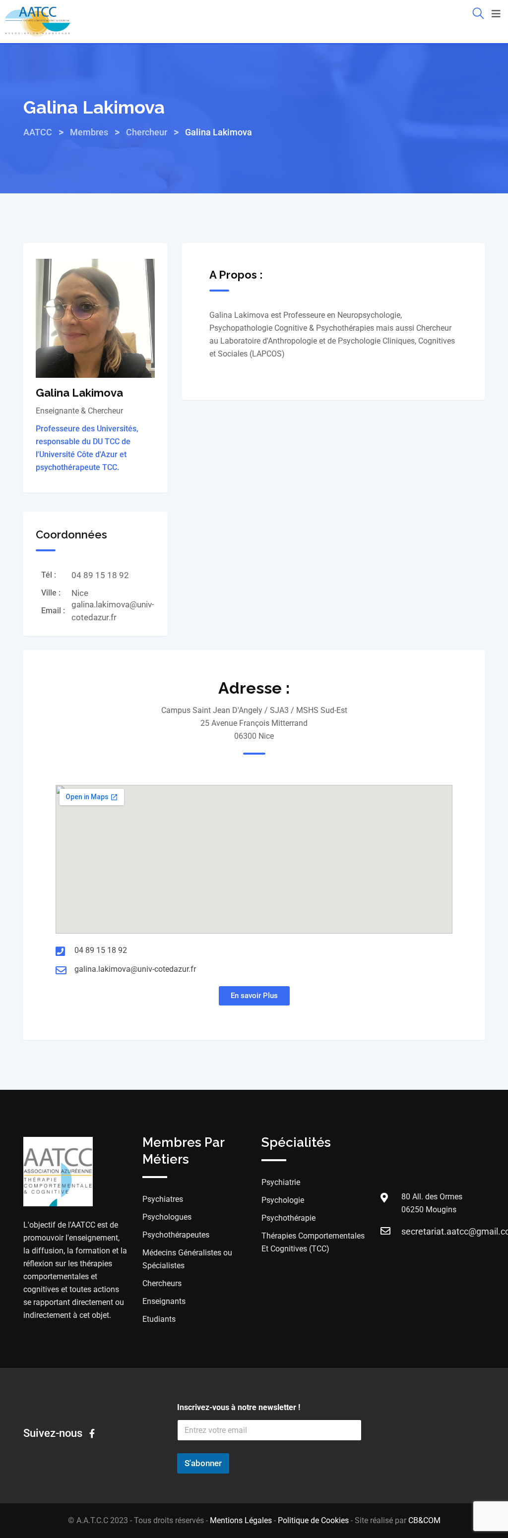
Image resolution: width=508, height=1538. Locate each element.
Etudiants (159, 1319)
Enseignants (164, 1301)
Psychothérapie (288, 1218)
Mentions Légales (241, 1520)
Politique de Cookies (313, 1520)
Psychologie (282, 1200)
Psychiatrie (280, 1182)
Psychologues (166, 1217)
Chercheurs (162, 1283)
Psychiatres (162, 1199)
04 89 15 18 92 (100, 575)
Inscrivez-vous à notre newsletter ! (238, 1407)
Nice (79, 593)
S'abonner (203, 1463)
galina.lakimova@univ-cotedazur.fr (135, 969)
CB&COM (424, 1520)
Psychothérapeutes (175, 1235)
